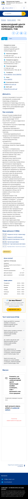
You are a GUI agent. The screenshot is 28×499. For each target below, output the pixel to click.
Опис (4, 38)
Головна (3, 20)
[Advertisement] (14, 443)
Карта (10, 38)
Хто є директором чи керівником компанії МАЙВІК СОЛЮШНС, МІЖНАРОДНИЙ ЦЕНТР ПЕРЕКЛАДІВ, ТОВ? (12, 352)
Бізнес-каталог (11, 20)
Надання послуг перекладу (14, 234)
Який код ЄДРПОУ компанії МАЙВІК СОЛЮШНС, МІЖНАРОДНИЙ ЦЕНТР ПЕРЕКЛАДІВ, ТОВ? (12, 324)
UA (24, 8)
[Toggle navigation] (25, 2)
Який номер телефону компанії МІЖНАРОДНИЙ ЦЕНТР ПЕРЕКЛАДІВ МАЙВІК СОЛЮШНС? (13, 333)
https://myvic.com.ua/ (10, 89)
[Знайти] (24, 14)
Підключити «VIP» (14, 309)
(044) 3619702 (17, 74)
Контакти (4, 475)
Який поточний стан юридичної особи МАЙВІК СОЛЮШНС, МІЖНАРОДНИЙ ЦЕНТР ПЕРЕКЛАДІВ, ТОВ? (12, 361)
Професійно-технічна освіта (14, 246)
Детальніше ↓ (7, 251)
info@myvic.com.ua (10, 84)
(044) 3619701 (8, 74)
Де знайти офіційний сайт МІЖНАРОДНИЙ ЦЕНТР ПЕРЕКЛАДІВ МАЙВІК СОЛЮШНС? (11, 342)
